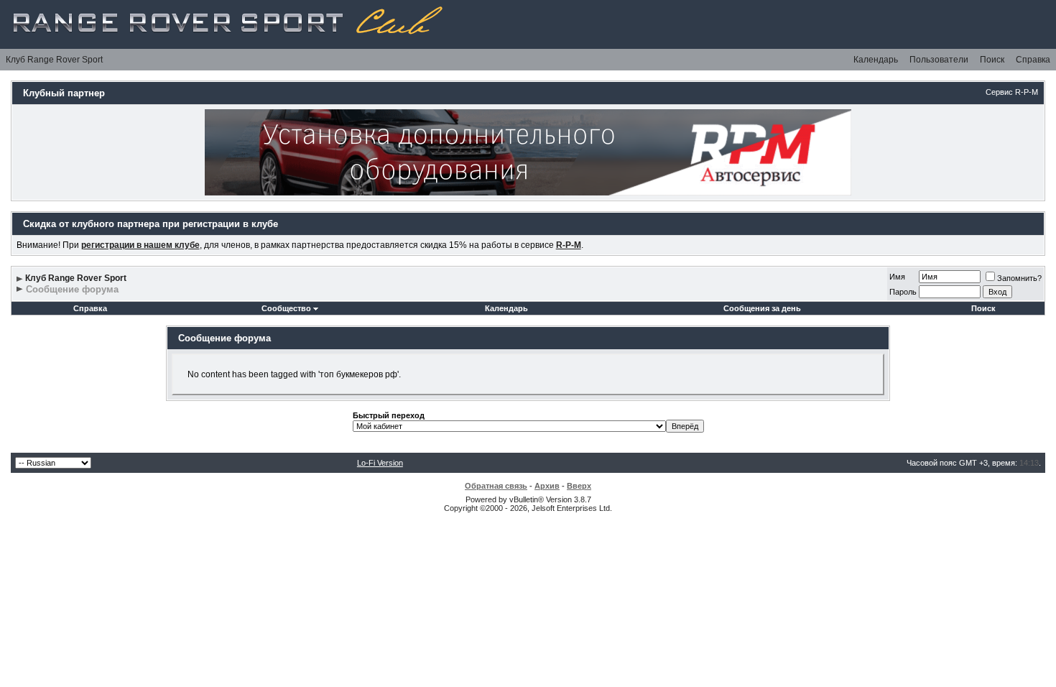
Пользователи (938, 60)
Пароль (903, 291)
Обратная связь (496, 485)
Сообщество (286, 308)
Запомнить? (1019, 278)
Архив (547, 485)
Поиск (992, 60)
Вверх (579, 485)
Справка (1033, 60)
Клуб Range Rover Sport (54, 60)
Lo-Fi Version (380, 462)
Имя (897, 276)
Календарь (875, 60)
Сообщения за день (762, 308)
